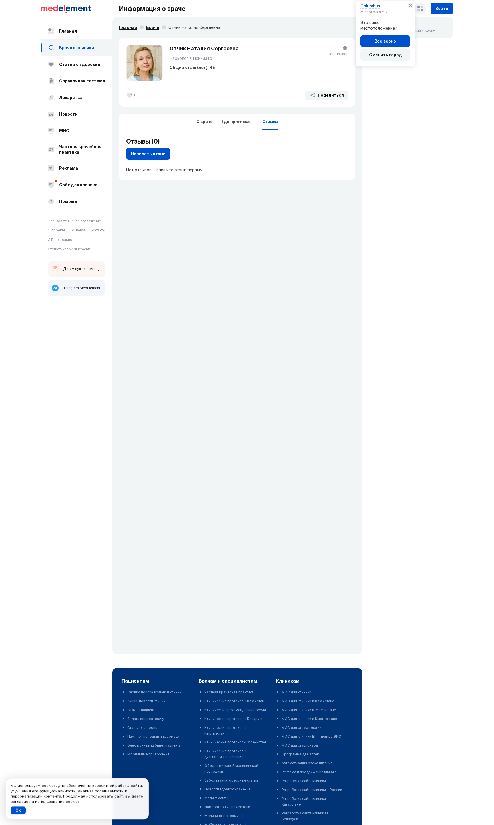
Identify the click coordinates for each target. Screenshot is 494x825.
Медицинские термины (223, 816)
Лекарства (71, 97)
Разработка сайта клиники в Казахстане (305, 801)
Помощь (68, 201)
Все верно (385, 41)
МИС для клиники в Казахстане (308, 701)
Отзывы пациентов (143, 710)
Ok (18, 810)
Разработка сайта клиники (304, 781)
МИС (64, 130)
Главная (68, 31)
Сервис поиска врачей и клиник (154, 692)
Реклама (68, 168)
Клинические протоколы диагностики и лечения (225, 754)
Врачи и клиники (76, 47)
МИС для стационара (300, 745)
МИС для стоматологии (302, 727)
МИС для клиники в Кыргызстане (309, 719)
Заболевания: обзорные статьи (231, 780)
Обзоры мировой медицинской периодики (231, 768)
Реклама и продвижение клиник (309, 772)
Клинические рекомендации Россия (235, 710)
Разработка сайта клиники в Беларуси (305, 816)
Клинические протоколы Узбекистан (235, 742)
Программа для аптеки (301, 754)
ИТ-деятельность (63, 239)
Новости (68, 114)
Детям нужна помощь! (82, 269)
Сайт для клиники (78, 184)
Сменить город (385, 54)
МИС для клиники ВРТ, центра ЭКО (311, 736)
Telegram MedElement (81, 288)
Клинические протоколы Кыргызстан (225, 730)
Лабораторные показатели (227, 807)
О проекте (56, 230)
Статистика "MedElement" (69, 249)
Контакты (97, 230)
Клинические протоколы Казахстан (234, 701)
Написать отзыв (148, 153)
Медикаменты (216, 798)
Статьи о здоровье (79, 64)
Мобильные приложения (148, 754)
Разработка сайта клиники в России (312, 790)
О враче (204, 121)
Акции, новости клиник (146, 701)
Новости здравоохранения (227, 789)
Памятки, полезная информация (154, 736)
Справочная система (82, 80)
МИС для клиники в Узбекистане (309, 710)
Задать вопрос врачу (145, 719)
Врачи (152, 27)
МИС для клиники (296, 692)
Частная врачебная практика (80, 149)
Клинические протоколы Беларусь (234, 719)
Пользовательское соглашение (74, 221)
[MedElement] (76, 8)
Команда (77, 230)
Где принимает (237, 121)
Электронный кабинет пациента (154, 745)
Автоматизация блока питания (307, 763)
